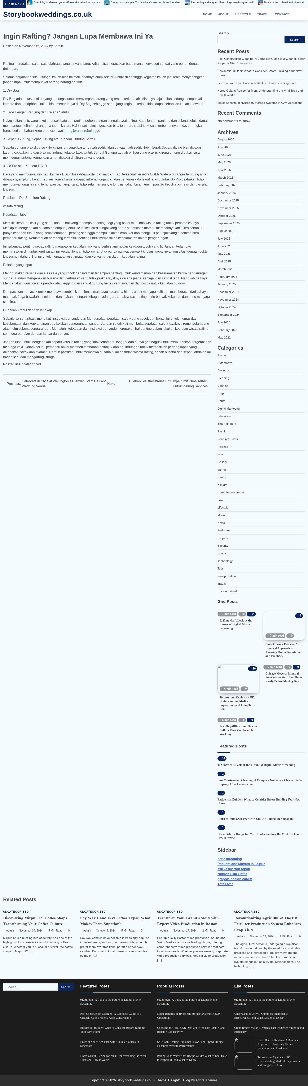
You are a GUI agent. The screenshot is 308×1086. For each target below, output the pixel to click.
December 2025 (228, 200)
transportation (226, 576)
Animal (221, 355)
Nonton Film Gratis (232, 874)
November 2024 (228, 299)
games (221, 469)
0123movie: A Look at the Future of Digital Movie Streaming (236, 624)
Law (220, 500)
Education (224, 416)
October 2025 (226, 215)
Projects (222, 538)
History (222, 484)
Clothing (222, 385)
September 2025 (228, 223)
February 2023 (227, 330)
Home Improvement (230, 492)
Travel (263, 14)
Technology (225, 561)
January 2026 (226, 193)
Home (207, 14)
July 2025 (223, 238)
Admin (58, 46)
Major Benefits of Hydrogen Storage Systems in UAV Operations (259, 102)
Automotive (224, 363)
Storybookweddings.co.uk (47, 14)
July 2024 (223, 322)
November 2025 (228, 208)
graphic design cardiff (234, 879)
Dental (221, 400)
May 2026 (224, 162)
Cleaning (223, 378)
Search (223, 33)
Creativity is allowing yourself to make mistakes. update (67, 2)
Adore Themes (206, 1080)
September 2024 (228, 314)
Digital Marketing (228, 408)
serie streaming (229, 859)
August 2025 (225, 230)
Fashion (222, 431)
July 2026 (223, 147)
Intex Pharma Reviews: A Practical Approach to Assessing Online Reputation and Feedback (278, 1044)
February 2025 (227, 276)
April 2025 (224, 261)
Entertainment (226, 423)
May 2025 (224, 253)
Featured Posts (227, 439)
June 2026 (224, 154)
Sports (221, 553)
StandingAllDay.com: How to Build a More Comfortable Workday (238, 730)
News (221, 522)
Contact (282, 14)
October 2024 (226, 307)
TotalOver (225, 884)
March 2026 (225, 177)
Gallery (222, 461)
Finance (222, 446)
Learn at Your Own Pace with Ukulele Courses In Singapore (256, 83)
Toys (220, 568)
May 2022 (224, 337)
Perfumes (223, 530)
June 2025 (224, 246)
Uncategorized (30, 364)
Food (220, 454)
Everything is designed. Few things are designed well (222, 2)
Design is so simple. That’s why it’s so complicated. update (145, 2)
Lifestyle (243, 14)
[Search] (299, 14)
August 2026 (225, 139)
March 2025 (225, 269)
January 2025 (226, 284)
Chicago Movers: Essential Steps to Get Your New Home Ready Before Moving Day (283, 677)
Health (221, 477)
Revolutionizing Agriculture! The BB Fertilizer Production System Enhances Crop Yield (267, 924)
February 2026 (227, 185)
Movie (221, 515)
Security (222, 545)
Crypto (221, 393)
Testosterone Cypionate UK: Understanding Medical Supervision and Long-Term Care (279, 1061)
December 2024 (228, 291)
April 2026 (224, 170)
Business (223, 370)
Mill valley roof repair (233, 869)
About (223, 14)
